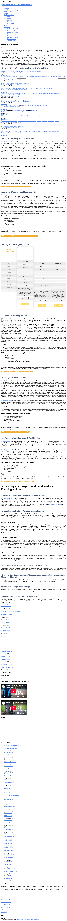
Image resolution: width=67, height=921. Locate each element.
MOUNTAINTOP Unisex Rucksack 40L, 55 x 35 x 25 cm (14, 84)
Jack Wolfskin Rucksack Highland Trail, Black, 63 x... (13, 72)
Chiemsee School (12, 40)
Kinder (9, 22)
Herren (9, 16)
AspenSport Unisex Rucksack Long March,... (11, 106)
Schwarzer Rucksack (10, 762)
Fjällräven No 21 (12, 35)
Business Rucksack (9, 857)
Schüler (9, 20)
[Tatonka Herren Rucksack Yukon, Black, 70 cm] (12, 126)
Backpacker (10, 23)
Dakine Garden (11, 39)
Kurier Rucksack (8, 775)
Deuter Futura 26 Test (7, 667)
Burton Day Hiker (12, 28)
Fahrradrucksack (9, 850)
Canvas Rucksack (6, 606)
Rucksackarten (8, 788)
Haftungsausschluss (28, 919)
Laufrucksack (8, 878)
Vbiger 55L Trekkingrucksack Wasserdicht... (11, 96)
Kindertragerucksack (10, 809)
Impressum (36, 919)
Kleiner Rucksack (9, 769)
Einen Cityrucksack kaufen (11, 795)
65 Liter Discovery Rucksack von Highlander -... (12, 79)
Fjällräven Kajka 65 (13, 34)
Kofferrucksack (8, 823)
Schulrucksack (6, 604)
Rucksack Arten (8, 13)
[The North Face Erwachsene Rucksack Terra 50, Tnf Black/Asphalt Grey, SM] (19, 110)
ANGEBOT (25, 304)
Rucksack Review (9, 11)
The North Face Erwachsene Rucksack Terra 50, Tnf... (13, 111)
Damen (9, 18)
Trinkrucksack (8, 816)
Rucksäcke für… (9, 15)
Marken (6, 25)
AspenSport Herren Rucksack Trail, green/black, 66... (13, 117)
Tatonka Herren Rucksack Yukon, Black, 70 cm (11, 127)
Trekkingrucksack (9, 836)
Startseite (6, 8)
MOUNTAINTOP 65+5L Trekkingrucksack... (11, 122)
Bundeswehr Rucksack (10, 871)
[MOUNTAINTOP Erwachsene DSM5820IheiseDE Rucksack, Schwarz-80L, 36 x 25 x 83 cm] (23, 100)
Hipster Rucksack (9, 782)
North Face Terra (5, 659)
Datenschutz (20, 919)
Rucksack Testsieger (13, 10)
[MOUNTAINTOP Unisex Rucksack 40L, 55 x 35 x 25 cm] (15, 83)
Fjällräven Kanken (12, 37)
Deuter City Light (12, 32)
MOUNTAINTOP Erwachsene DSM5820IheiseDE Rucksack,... (15, 101)
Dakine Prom (11, 30)
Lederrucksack (8, 864)
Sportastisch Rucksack (7, 614)
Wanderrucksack (55, 504)
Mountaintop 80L (5, 630)
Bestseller (7, 27)
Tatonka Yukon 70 (6, 622)
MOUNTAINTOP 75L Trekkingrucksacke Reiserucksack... (14, 89)
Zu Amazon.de (4, 75)
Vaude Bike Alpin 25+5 (7, 651)
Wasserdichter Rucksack (11, 802)
